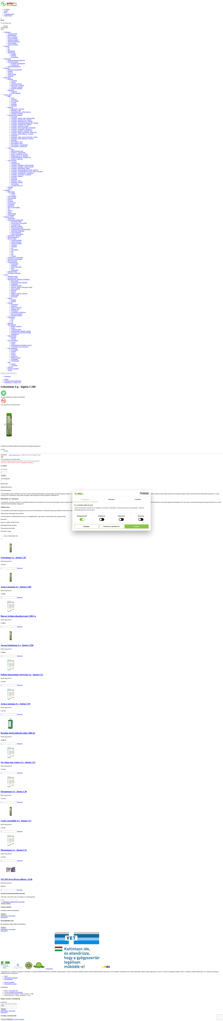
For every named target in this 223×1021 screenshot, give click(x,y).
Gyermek (13, 102)
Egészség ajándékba (13, 368)
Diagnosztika (11, 218)
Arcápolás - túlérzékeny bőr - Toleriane (22, 121)
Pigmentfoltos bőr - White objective (21, 112)
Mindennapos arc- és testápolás (19, 156)
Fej (8, 48)
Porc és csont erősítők (14, 207)
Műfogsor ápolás (15, 357)
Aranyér (13, 342)
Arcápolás (14, 99)
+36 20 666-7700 (13, 990)
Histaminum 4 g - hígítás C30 (14, 791)
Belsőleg (13, 301)
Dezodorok (14, 135)
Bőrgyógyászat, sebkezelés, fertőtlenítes (19, 279)
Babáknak (10, 79)
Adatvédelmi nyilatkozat (11, 977)
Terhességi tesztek (16, 329)
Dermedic (10, 187)
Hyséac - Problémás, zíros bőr (19, 154)
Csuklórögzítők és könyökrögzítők (20, 229)
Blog (5, 12)
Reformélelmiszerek (13, 237)
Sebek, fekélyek (15, 289)
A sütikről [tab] (138, 499)
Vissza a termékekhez (7, 1019)
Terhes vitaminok (16, 93)
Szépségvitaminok (16, 242)
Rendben (136, 526)
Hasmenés (14, 306)
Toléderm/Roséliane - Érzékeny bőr (21, 157)
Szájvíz (13, 353)
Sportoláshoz (14, 57)
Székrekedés (14, 304)
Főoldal (6, 379)
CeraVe (10, 188)
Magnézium (11, 206)
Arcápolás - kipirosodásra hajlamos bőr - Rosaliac (24, 123)
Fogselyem (14, 356)
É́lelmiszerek (14, 270)
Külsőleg (13, 54)
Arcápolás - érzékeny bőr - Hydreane (21, 120)
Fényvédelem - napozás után (19, 146)
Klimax (13, 328)
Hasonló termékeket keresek (14, 454)
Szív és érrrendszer (13, 340)
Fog (9, 49)
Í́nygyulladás (14, 350)
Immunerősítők (12, 213)
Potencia (13, 339)
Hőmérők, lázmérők (16, 226)
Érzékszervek (11, 317)
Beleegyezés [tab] (85, 499)
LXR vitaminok (12, 43)
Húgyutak (10, 323)
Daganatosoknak (12, 271)
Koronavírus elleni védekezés (19, 282)
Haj (12, 248)
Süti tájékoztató (8, 979)
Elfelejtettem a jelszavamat (8, 915)
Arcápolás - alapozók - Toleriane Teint (21, 130)
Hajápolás (14, 104)
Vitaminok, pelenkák (17, 87)
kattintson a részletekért (27, 462)
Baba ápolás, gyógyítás (17, 85)
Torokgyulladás (12, 74)
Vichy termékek (12, 160)
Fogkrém (13, 351)
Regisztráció (4, 917)
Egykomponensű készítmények (16, 60)
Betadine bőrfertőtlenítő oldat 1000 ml (18, 733)
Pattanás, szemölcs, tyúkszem (19, 293)
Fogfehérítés (14, 359)
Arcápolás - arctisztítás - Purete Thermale (22, 165)
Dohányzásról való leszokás (15, 257)
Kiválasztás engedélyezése (111, 526)
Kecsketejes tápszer (16, 84)
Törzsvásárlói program (10, 984)
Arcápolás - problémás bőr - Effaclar (21, 124)
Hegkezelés (14, 296)
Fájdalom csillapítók (16, 88)
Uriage (9, 148)
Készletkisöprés (12, 35)
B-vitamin (10, 201)
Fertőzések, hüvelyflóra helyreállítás (21, 332)
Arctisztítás (14, 116)
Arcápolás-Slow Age (17, 185)
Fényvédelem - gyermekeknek (19, 145)
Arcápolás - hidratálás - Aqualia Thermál (22, 166)
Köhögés (10, 71)
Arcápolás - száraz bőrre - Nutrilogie (21, 174)
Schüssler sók (15, 65)
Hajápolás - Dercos (16, 181)
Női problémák (12, 325)
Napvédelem (14, 249)
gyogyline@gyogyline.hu (16, 992)
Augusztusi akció (12, 33)
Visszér (13, 343)
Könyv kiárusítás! (12, 37)
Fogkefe (13, 354)
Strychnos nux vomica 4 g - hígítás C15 (18, 762)
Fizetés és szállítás (9, 982)
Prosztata (13, 337)
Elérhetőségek (8, 15)
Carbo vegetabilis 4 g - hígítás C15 (16, 821)
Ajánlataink (7, 32)
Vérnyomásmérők (16, 232)
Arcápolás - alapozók (17, 176)
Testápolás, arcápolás (17, 113)
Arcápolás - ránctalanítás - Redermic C (21, 129)
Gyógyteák (14, 365)
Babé (9, 96)
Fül (12, 321)
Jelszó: (2, 1005)
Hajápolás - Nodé (16, 110)
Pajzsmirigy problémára (14, 273)
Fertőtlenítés (14, 284)
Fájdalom (6, 46)
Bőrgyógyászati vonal (17, 151)
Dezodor (13, 256)
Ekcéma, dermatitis (16, 243)
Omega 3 (10, 210)
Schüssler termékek (13, 40)
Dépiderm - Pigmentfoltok (18, 152)
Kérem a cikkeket (5, 903)
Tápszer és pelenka (13, 44)
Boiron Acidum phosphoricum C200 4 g (18, 616)
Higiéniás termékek (16, 285)
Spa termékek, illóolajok (14, 235)
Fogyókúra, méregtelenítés (15, 259)
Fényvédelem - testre (17, 143)
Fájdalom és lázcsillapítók (15, 69)
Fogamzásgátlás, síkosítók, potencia (21, 331)
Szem (12, 318)
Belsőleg (13, 55)
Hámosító (13, 290)
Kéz (12, 251)
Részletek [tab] (112, 499)
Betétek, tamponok (16, 326)
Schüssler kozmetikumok (18, 63)
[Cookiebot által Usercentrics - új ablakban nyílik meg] (141, 493)
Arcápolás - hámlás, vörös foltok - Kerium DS (23, 132)
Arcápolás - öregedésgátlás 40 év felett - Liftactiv (24, 170)
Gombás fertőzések (16, 240)
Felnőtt (13, 193)
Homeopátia (7, 58)
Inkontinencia (15, 334)
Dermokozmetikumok (14, 41)
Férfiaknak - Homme (17, 182)
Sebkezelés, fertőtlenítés (17, 231)
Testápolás (14, 80)
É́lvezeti (13, 364)
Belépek (3, 914)
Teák (12, 268)
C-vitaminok (11, 204)
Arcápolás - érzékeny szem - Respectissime (23, 118)
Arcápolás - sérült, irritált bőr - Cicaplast (22, 134)
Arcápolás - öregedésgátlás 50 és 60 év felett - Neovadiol (26, 171)
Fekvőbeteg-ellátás (16, 221)
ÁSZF (6, 976)
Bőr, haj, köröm (12, 238)
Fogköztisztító (15, 361)
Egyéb (6, 274)
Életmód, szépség (9, 217)
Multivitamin (11, 192)
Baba (12, 149)
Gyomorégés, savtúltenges (18, 312)
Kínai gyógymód (12, 260)
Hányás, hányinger (16, 307)
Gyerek (13, 195)
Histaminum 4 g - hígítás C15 (14, 850)
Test (12, 254)
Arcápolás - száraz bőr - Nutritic (20, 126)
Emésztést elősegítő (16, 315)
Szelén (9, 212)
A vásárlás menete (9, 14)
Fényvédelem (15, 101)
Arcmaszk (14, 162)
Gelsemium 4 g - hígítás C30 (13, 557)
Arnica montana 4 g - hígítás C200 (16, 587)
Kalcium (10, 199)
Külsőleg (13, 300)
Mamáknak (11, 90)
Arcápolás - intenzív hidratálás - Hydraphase (23, 127)
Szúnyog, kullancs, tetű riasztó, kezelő (21, 287)
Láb (12, 253)
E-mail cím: (4, 1002)
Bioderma (10, 107)
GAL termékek (12, 198)
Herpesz (13, 292)
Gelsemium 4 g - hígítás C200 (12, 382)
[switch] (101, 519)
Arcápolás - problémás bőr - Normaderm (22, 173)
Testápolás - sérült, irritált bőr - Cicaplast (22, 138)
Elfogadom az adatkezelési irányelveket (13, 902)
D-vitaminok (11, 215)
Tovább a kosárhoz (19, 1019)
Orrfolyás (10, 73)
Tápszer (13, 82)
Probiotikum (14, 310)
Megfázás (6, 68)
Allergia (10, 298)
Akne (12, 98)
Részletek (19, 568)
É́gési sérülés (14, 281)
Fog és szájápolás (12, 348)
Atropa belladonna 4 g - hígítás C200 (17, 645)
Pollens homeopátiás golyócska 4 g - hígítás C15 (22, 674)
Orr (12, 320)
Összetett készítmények (14, 66)
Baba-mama (7, 77)
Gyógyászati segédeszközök (15, 220)
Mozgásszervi (11, 52)
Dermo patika (8, 94)
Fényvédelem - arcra (16, 141)
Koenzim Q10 (12, 202)
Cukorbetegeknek (12, 262)
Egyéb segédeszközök (17, 234)
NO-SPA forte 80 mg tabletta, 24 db (16, 879)
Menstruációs (11, 51)
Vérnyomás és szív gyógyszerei (19, 346)
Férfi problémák (12, 336)
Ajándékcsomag (15, 163)
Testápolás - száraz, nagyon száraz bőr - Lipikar (24, 137)
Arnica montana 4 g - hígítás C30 (15, 704)
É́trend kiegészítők (16, 267)
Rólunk (6, 11)
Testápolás (14, 105)
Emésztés (10, 303)
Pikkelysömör (15, 295)
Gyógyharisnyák (15, 224)
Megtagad (86, 526)
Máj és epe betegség (16, 314)
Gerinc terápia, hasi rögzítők (19, 223)
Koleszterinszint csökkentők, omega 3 (21, 345)
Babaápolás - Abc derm (17, 109)
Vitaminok (10, 76)
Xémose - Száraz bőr (17, 159)
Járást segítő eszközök (17, 228)
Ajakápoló (14, 246)
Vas (9, 209)
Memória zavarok (12, 276)
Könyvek (10, 367)
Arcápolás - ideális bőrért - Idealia (20, 168)
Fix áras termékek (12, 38)
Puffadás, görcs (15, 309)
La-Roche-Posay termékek (15, 115)
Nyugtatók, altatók (13, 278)
